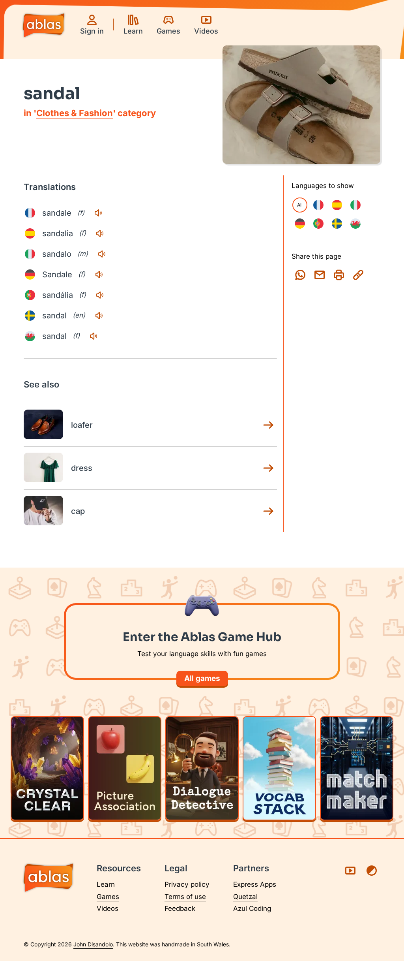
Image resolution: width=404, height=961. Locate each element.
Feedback (180, 908)
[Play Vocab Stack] (279, 768)
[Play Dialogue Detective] (202, 768)
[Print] (339, 275)
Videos (107, 908)
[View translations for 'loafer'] (268, 425)
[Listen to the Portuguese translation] (100, 295)
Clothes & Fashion (74, 113)
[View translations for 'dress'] (268, 468)
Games (108, 897)
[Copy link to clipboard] (358, 275)
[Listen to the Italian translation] (102, 254)
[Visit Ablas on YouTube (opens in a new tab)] (350, 870)
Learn (106, 884)
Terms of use (185, 897)
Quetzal (245, 897)
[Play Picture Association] (124, 768)
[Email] (319, 275)
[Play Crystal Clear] (47, 768)
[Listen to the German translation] (99, 274)
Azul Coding (252, 908)
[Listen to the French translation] (98, 213)
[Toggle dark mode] (371, 870)
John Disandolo (93, 944)
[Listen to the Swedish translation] (99, 315)
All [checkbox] (300, 205)
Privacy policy (187, 884)
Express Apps (254, 884)
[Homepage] (43, 26)
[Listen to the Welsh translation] (93, 336)
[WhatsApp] (300, 275)
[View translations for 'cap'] (268, 511)
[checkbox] (318, 205)
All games (202, 678)
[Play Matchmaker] (356, 768)
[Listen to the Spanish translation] (100, 233)
